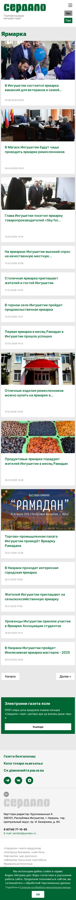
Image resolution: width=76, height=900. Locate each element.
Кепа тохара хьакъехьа (23, 763)
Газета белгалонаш (19, 756)
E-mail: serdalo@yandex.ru (20, 833)
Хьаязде (38, 726)
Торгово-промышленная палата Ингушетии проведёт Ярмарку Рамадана (31, 541)
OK (38, 894)
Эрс (68, 13)
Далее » (65, 676)
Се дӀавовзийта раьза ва (24, 770)
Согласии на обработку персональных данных (45, 887)
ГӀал (68, 20)
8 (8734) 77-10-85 (15, 829)
